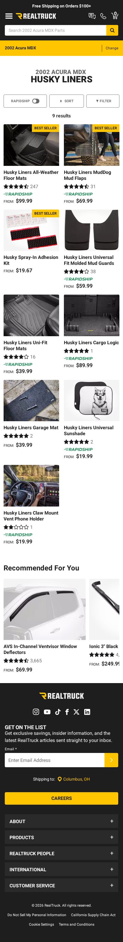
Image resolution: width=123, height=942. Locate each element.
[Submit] (111, 760)
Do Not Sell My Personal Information (36, 915)
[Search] (112, 30)
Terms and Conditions (76, 924)
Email (11, 749)
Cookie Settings (41, 924)
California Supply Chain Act (93, 915)
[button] (61, 821)
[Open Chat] (92, 16)
